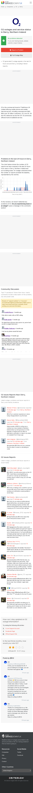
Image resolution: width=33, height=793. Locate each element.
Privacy (4, 758)
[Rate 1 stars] (10, 647)
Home (2, 6)
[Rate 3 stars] (16, 647)
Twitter (19, 752)
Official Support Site (11, 634)
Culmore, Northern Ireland (15, 443)
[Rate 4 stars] (19, 647)
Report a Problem (17, 50)
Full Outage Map (17, 55)
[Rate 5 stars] (22, 647)
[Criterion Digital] (16, 778)
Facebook (20, 755)
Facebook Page (10, 631)
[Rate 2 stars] (13, 647)
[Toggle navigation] (30, 2)
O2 (16, 6)
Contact (4, 761)
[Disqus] (16, 330)
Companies (10, 6)
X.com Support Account (12, 628)
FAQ (3, 755)
